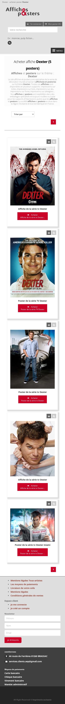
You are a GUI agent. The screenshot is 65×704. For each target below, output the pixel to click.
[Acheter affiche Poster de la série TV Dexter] (49, 232)
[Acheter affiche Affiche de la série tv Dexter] (49, 141)
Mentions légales (19, 591)
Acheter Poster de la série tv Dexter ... (32, 552)
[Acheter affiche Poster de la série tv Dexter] (49, 325)
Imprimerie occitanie (41, 699)
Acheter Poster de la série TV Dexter (32, 308)
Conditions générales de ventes (27, 595)
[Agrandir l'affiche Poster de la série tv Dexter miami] (54, 503)
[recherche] (9, 42)
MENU (59, 50)
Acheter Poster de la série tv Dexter (32, 399)
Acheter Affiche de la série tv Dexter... (32, 216)
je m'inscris (13, 640)
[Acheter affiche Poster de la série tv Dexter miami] (49, 503)
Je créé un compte (20, 608)
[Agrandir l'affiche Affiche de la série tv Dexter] (54, 141)
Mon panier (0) (54, 24)
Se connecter (35, 24)
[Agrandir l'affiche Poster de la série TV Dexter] (54, 232)
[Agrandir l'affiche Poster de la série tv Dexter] (54, 325)
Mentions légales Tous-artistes (26, 580)
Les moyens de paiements (24, 584)
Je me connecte (19, 604)
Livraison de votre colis (23, 588)
